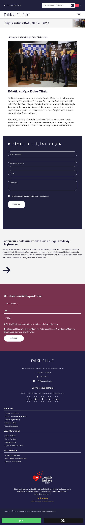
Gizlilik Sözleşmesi (25, 196)
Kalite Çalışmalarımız (12, 420)
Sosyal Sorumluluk (11, 426)
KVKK (14, 196)
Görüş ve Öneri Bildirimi (13, 462)
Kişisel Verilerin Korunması (14, 445)
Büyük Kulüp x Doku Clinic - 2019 (33, 37)
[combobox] (6, 311)
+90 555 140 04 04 (14, 5)
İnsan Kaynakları (10, 423)
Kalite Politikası (10, 442)
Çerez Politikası (10, 439)
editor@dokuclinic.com (42, 494)
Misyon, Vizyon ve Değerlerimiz (16, 416)
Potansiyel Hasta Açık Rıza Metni (21, 329)
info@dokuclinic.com (44, 381)
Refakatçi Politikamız (12, 455)
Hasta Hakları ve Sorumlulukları (16, 458)
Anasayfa (13, 37)
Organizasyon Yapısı (12, 413)
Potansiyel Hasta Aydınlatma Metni (56, 329)
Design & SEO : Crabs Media (48, 511)
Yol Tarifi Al (44, 377)
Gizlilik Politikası (13, 324)
